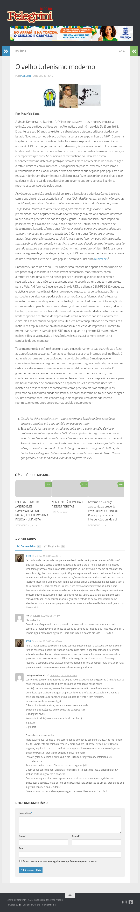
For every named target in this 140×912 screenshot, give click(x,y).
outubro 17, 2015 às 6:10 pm (63, 675)
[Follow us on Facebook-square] (130, 902)
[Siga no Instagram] (124, 902)
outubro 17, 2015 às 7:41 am (46, 616)
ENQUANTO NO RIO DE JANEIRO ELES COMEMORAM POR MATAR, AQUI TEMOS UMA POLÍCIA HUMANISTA (31, 510)
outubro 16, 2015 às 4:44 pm (48, 556)
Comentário (25, 813)
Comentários (30, 546)
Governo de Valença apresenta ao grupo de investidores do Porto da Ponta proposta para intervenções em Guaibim (103, 510)
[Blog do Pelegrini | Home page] (30, 15)
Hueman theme (48, 904)
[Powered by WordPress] (20, 905)
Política (20, 51)
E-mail (76, 836)
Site (21, 848)
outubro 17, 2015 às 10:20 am (49, 641)
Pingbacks (56, 546)
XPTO (28, 556)
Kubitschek (101, 259)
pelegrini (25, 75)
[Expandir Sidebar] (6, 51)
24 (85, 484)
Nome (22, 836)
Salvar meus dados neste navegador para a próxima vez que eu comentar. (60, 861)
